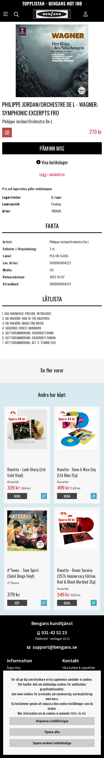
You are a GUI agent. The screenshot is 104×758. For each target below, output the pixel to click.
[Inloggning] (85, 14)
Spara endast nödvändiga (52, 743)
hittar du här (78, 713)
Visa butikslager (54, 162)
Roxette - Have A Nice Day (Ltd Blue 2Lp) (76, 472)
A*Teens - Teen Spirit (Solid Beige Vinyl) (23, 573)
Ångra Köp (14, 668)
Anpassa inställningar (52, 721)
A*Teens (13, 583)
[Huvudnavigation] (5, 14)
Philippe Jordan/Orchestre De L (27, 121)
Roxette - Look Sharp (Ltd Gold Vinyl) (26, 472)
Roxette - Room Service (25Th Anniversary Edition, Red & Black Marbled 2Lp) (76, 576)
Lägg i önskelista (52, 174)
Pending (56, 204)
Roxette (13, 482)
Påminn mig (52, 148)
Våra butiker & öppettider (78, 668)
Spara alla (52, 732)
